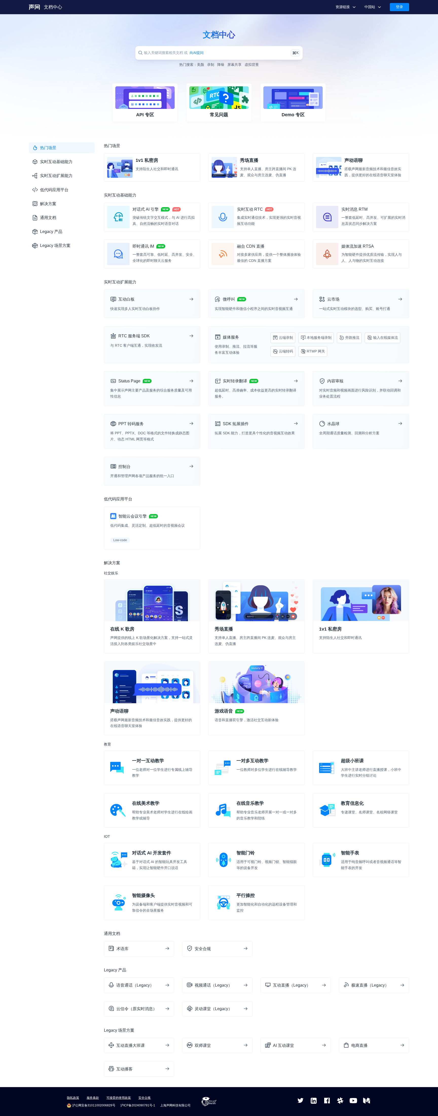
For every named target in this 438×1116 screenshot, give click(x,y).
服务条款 (93, 1098)
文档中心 (53, 7)
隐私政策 (73, 1098)
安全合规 (144, 1098)
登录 (399, 7)
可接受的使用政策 (118, 1098)
